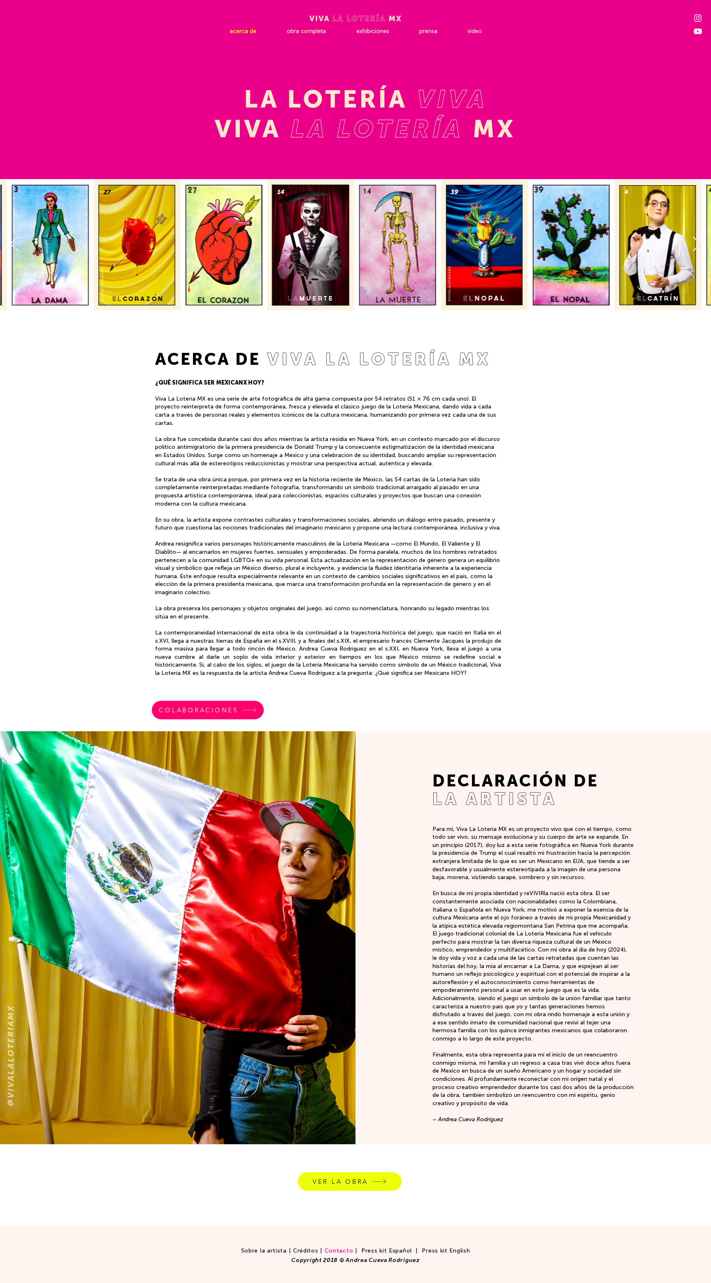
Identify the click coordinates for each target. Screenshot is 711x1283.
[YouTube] (698, 31)
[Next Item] (697, 244)
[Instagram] (698, 18)
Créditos (305, 1250)
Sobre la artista (264, 1250)
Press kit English (446, 1250)
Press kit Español (386, 1250)
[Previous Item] (14, 244)
